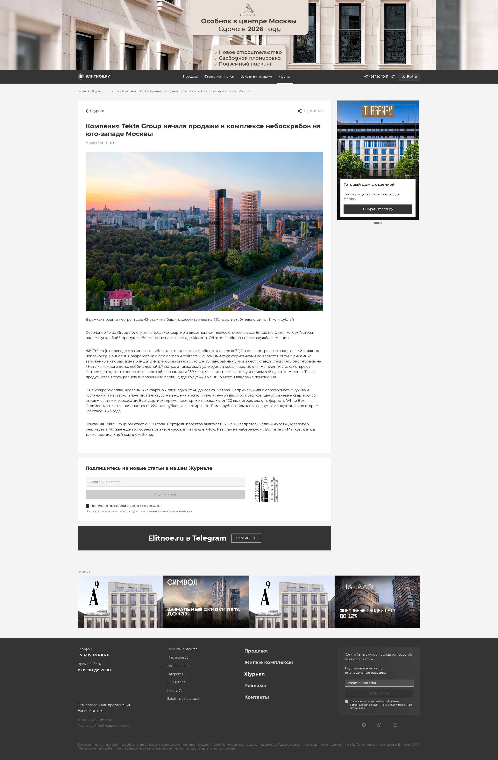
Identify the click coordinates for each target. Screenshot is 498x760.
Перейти (243, 538)
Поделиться (313, 111)
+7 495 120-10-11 (94, 655)
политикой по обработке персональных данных (374, 703)
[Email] (395, 725)
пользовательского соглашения (169, 511)
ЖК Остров (176, 682)
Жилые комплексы (219, 76)
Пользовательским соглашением (301, 744)
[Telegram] (363, 725)
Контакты (256, 697)
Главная (83, 91)
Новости (112, 91)
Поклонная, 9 (178, 666)
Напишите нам (90, 711)
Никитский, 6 (178, 657)
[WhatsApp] (379, 725)
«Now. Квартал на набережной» (234, 429)
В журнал (96, 111)
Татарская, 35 (177, 674)
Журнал (285, 76)
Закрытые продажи (256, 76)
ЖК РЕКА (174, 690)
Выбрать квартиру (378, 209)
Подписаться (165, 494)
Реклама (255, 685)
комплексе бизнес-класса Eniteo (237, 332)
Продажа (190, 76)
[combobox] (191, 649)
